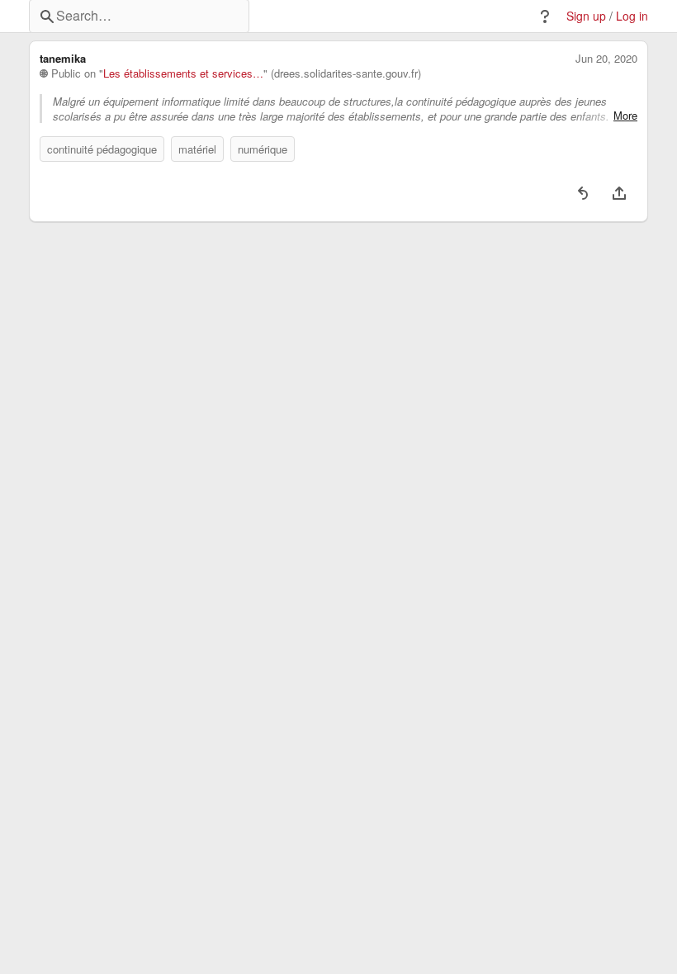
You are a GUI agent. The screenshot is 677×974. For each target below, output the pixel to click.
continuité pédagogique (102, 149)
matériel (197, 149)
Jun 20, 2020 (606, 58)
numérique (262, 149)
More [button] (625, 115)
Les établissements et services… (183, 73)
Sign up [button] (586, 16)
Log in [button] (632, 16)
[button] (545, 16)
